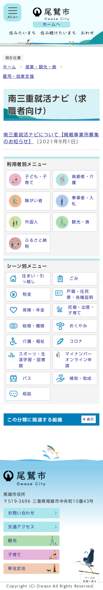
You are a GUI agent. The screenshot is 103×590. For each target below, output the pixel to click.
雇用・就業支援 (18, 76)
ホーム (9, 67)
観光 (12, 541)
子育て (14, 555)
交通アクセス (21, 527)
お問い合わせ (21, 513)
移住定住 (17, 568)
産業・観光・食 (41, 67)
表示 (90, 419)
